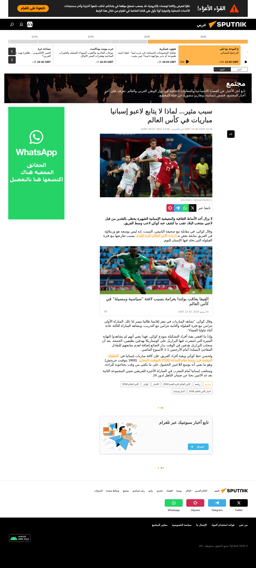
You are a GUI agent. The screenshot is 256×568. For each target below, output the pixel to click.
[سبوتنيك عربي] (229, 29)
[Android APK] (19, 538)
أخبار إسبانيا (179, 391)
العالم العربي (201, 490)
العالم (188, 490)
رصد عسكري (138, 490)
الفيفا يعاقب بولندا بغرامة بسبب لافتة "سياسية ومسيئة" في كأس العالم (157, 301)
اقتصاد (170, 490)
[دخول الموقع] (21, 24)
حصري (160, 490)
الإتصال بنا (201, 524)
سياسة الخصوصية (182, 524)
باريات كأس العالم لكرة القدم (157, 236)
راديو (151, 490)
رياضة (197, 384)
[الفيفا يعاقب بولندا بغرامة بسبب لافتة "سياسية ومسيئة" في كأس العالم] (156, 270)
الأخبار (156, 384)
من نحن (243, 524)
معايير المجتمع (160, 524)
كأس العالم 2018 (130, 384)
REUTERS (186, 200)
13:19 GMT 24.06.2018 (198, 129)
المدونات (98, 490)
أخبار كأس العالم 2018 (200, 391)
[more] (105, 311)
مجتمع (208, 384)
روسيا (179, 490)
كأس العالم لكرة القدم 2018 (176, 384)
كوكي (146, 384)
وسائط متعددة (112, 490)
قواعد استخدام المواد (222, 524)
